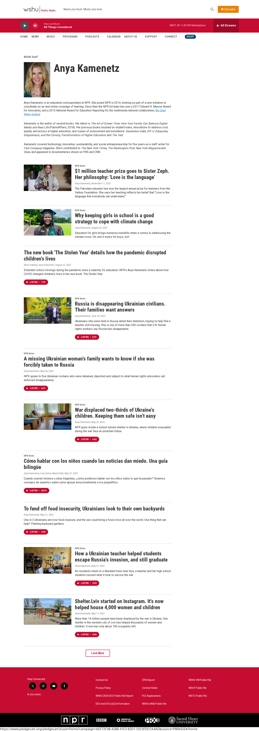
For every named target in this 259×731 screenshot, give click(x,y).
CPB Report (148, 680)
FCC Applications (151, 696)
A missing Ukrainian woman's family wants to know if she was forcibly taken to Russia (89, 362)
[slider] (40, 25)
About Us (130, 36)
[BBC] (101, 720)
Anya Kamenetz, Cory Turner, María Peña (44, 473)
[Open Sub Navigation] (41, 36)
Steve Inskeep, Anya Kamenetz (39, 264)
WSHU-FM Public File (200, 680)
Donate (229, 9)
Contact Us (102, 680)
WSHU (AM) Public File (154, 703)
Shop (190, 36)
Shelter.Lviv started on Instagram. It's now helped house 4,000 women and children (119, 604)
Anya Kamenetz (82, 183)
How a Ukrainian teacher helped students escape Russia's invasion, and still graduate (121, 556)
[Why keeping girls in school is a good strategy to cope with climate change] (47, 222)
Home (24, 36)
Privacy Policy (103, 688)
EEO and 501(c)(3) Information (113, 703)
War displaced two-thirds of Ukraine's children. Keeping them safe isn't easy (115, 413)
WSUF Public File (197, 688)
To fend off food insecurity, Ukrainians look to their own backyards (94, 509)
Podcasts (92, 36)
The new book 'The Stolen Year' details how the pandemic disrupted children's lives (95, 255)
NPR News (80, 165)
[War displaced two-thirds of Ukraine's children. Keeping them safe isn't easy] (47, 416)
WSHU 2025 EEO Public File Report (114, 696)
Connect (171, 36)
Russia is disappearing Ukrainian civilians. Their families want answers (120, 307)
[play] (24, 26)
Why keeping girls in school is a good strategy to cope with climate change (114, 218)
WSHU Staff (31, 57)
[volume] (35, 26)
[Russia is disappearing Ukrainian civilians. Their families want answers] (47, 310)
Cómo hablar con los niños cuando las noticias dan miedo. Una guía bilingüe (96, 464)
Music (51, 36)
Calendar (114, 36)
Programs (70, 36)
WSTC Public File (198, 696)
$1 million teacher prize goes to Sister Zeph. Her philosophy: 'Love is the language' (122, 174)
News (35, 36)
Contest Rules (150, 688)
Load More (97, 653)
